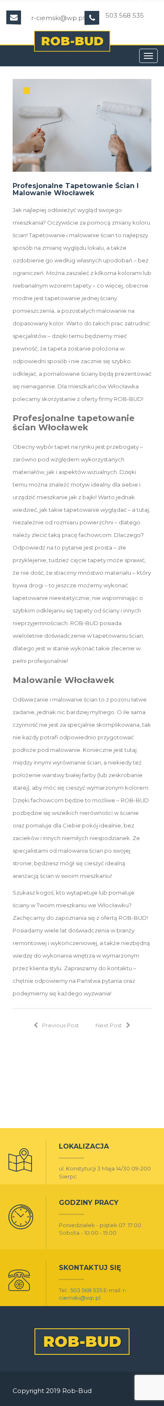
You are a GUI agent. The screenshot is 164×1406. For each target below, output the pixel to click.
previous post (60, 1025)
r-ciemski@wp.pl (58, 18)
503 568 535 (86, 1290)
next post (108, 1025)
